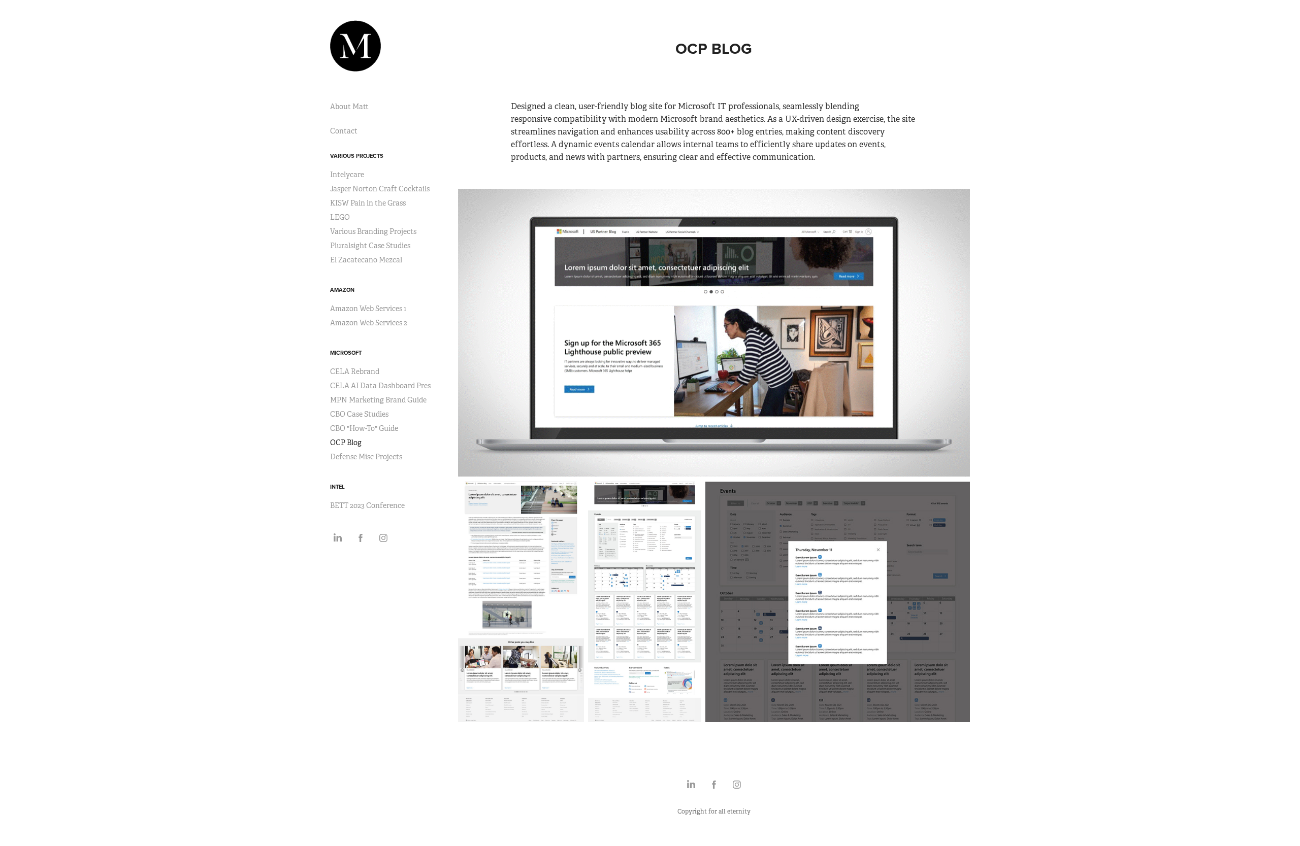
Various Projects (356, 156)
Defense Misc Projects (366, 456)
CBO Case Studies (359, 414)
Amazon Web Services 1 (368, 308)
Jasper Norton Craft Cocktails (380, 188)
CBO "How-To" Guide (364, 428)
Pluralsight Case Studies (370, 245)
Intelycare (347, 174)
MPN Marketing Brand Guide (378, 399)
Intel (337, 487)
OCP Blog (346, 442)
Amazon (342, 290)
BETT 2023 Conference (367, 505)
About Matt (349, 106)
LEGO (340, 217)
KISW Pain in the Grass (368, 203)
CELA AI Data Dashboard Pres (380, 385)
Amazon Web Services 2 (368, 322)
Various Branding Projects (373, 231)
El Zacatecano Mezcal (366, 259)
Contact (344, 131)
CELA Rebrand (354, 371)
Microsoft (346, 353)
